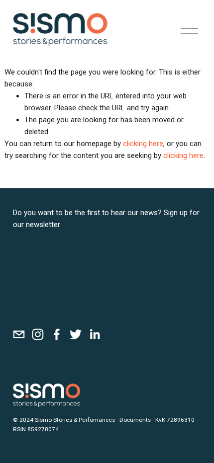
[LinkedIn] (95, 334)
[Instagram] (38, 334)
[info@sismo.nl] (19, 334)
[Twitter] (76, 334)
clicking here (143, 143)
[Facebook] (57, 334)
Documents (135, 419)
